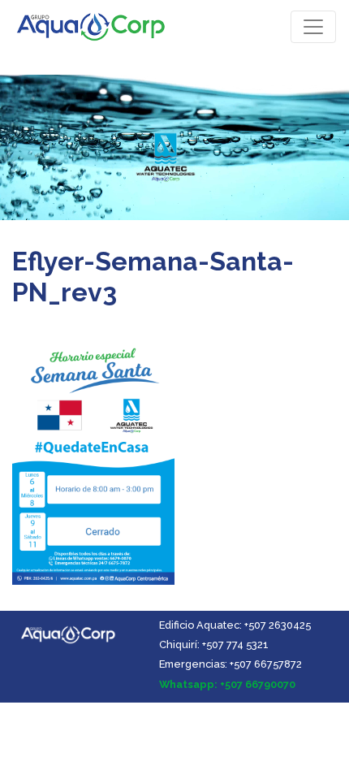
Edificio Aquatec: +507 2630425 (235, 625)
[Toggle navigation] (313, 27)
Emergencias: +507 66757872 (230, 664)
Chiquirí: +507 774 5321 (214, 644)
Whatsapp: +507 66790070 (227, 684)
